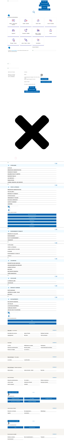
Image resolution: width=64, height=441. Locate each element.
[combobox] (32, 107)
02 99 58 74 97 (10, 81)
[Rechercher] (16, 158)
